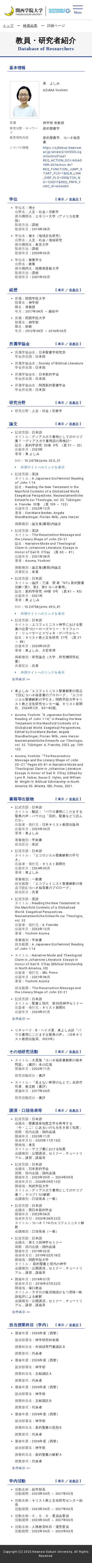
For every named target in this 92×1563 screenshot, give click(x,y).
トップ (8, 26)
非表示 (74, 199)
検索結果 (30, 26)
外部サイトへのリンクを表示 (42, 467)
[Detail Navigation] (78, 10)
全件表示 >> (21, 679)
